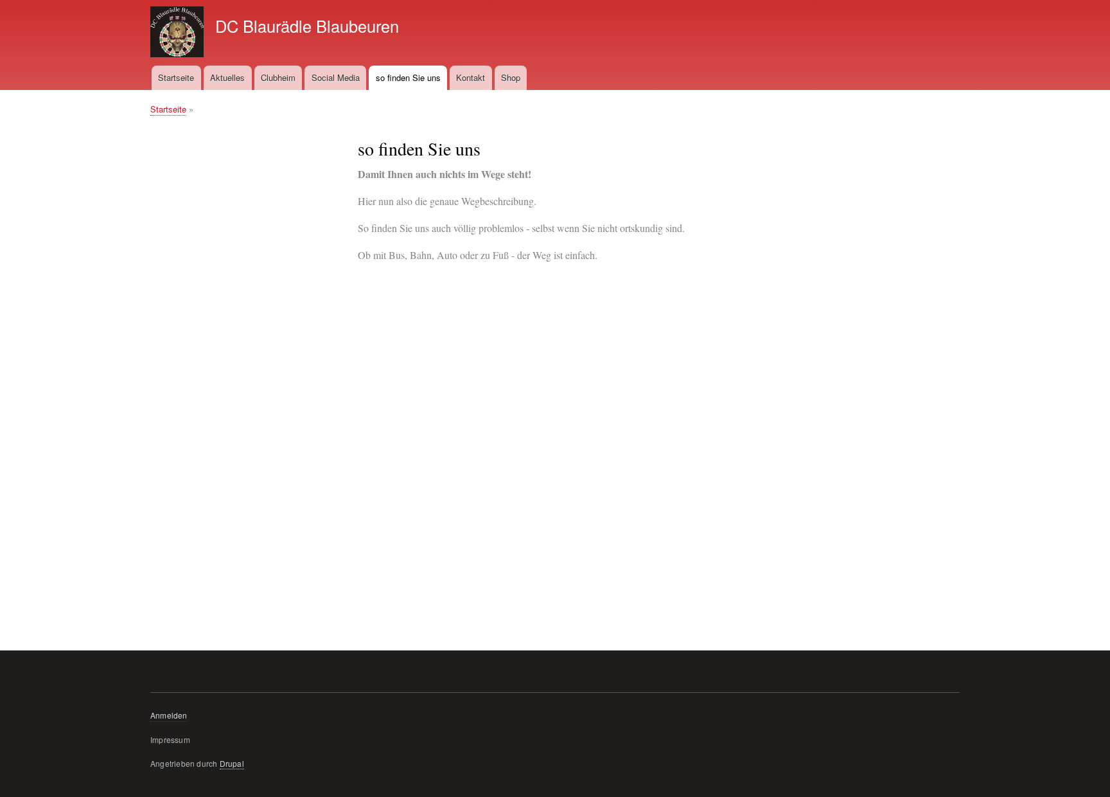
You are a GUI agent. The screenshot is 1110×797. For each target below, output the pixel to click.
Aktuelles (227, 77)
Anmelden (169, 715)
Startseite (176, 77)
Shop (510, 77)
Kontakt (470, 77)
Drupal (232, 763)
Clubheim (278, 77)
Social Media (336, 77)
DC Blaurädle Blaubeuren (307, 25)
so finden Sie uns (408, 77)
